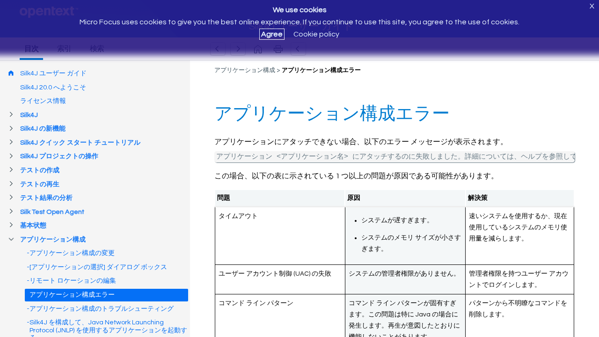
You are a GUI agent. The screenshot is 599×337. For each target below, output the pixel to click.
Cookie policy (316, 34)
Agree (272, 34)
